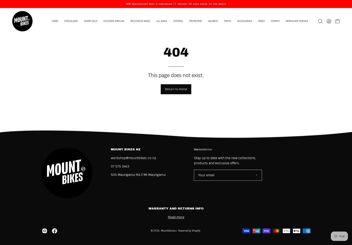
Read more (176, 217)
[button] (71, 21)
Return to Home (176, 89)
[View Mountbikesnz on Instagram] (44, 231)
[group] (176, 4)
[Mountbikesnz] (22, 21)
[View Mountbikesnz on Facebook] (54, 231)
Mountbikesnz (169, 230)
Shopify (196, 230)
